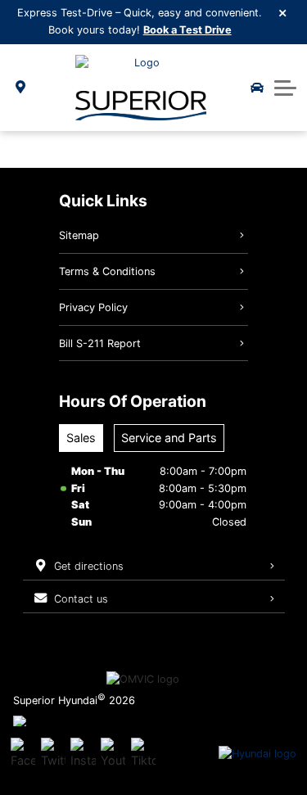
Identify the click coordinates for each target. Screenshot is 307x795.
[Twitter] (53, 754)
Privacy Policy (93, 307)
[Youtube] (113, 754)
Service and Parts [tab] (169, 438)
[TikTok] (143, 754)
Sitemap (79, 235)
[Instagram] (82, 754)
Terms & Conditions (107, 271)
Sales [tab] (81, 438)
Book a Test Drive (187, 30)
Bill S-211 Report (100, 343)
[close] (283, 12)
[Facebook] (23, 754)
